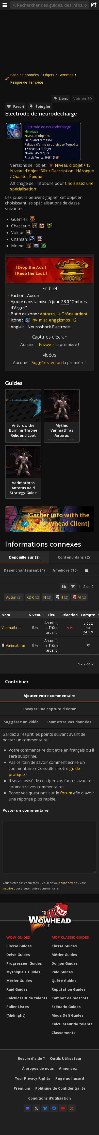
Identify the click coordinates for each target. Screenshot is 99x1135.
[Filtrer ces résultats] (73, 586)
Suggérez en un (46, 362)
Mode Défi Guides (68, 1015)
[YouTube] (63, 1108)
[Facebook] (54, 1108)
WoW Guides (18, 937)
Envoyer (46, 344)
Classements (63, 1032)
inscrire (8, 888)
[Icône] (14, 131)
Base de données (24, 74)
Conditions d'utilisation (49, 1098)
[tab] (24, 557)
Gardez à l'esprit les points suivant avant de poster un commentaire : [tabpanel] (48, 810)
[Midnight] (15, 1015)
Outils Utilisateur (65, 1058)
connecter (68, 883)
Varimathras (11, 627)
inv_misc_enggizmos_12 (53, 320)
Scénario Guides (66, 1006)
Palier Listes (17, 1006)
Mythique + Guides (23, 972)
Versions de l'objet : (29, 165)
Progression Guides (24, 963)
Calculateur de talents (26, 998)
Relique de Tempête (26, 82)
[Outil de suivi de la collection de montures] (49, 519)
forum (66, 793)
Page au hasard (69, 1078)
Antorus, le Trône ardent (51, 627)
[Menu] (5, 5)
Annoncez (68, 1068)
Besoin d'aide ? (31, 1058)
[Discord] (27, 1108)
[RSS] (72, 1108)
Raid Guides (17, 989)
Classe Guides (19, 946)
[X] (36, 1108)
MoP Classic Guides (70, 937)
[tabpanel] (49, 625)
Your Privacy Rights (32, 1078)
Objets (48, 74)
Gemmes (65, 74)
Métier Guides (19, 980)
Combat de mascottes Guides (73, 998)
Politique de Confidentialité (60, 1088)
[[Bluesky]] (45, 1108)
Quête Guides (64, 980)
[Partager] (94, 5)
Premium (22, 1088)
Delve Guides (18, 954)
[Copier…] (64, 586)
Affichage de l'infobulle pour (37, 183)
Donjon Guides (65, 963)
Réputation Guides (69, 989)
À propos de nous (38, 1068)
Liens (63, 98)
